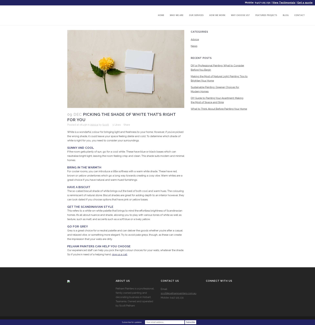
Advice (94, 124)
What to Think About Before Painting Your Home (219, 108)
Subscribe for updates (132, 322)
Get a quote (305, 2)
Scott (105, 124)
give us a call (119, 254)
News (194, 46)
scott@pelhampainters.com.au (178, 293)
